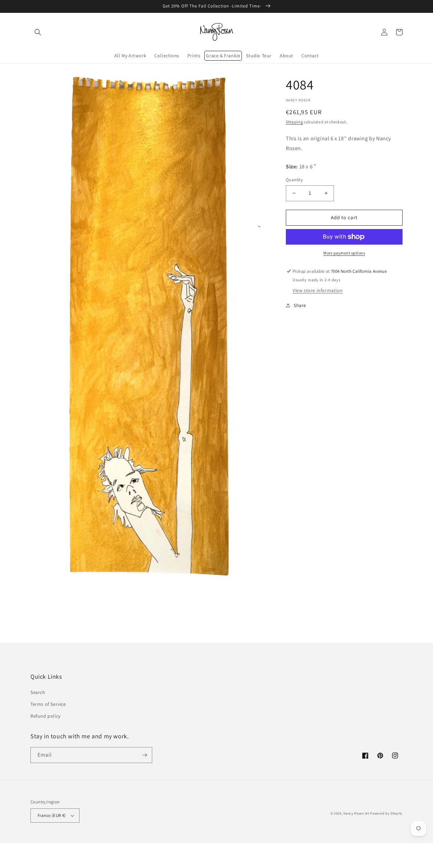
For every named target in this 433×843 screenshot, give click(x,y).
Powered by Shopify (386, 813)
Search (37, 692)
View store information (318, 290)
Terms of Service (48, 704)
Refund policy (45, 716)
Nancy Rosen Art (356, 813)
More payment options (344, 252)
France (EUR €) (52, 815)
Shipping (294, 121)
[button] (37, 32)
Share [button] (300, 305)
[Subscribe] (144, 755)
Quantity (294, 180)
